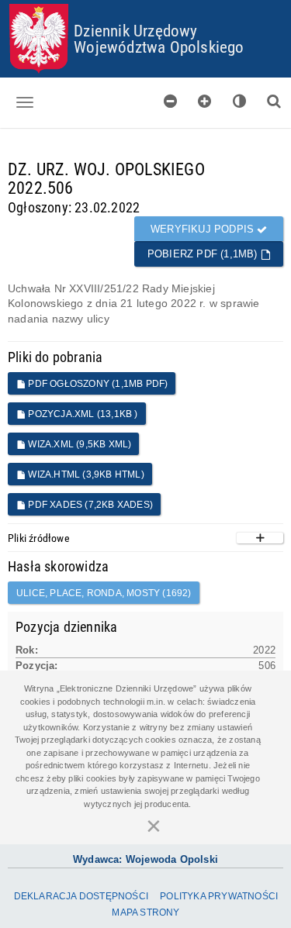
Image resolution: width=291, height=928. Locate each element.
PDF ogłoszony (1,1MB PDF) (97, 383)
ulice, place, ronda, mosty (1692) (104, 593)
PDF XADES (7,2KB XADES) (89, 504)
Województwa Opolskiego (159, 46)
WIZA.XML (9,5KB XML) (78, 444)
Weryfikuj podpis (204, 229)
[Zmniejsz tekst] (171, 101)
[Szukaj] (274, 101)
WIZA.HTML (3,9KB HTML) (85, 474)
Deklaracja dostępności (81, 896)
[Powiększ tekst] (205, 101)
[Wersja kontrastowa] (240, 101)
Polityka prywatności (219, 896)
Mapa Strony (145, 912)
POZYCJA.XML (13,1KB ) (81, 414)
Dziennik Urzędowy (135, 30)
